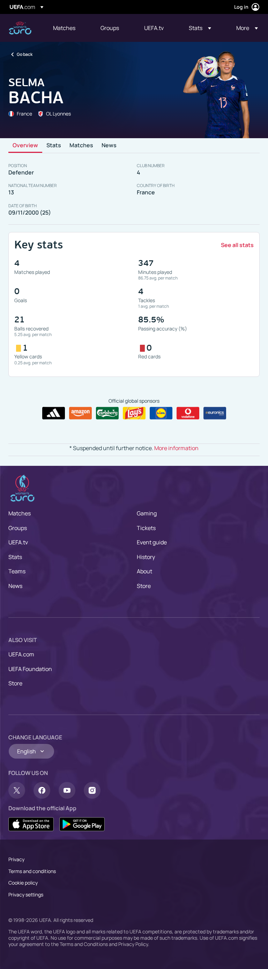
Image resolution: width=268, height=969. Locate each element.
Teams (16, 571)
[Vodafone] (188, 413)
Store (144, 586)
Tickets (146, 528)
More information (176, 448)
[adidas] (53, 413)
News (109, 145)
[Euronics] (214, 413)
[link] (64, 28)
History (146, 557)
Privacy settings (25, 894)
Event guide (152, 542)
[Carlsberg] (107, 413)
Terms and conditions (32, 871)
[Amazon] (80, 413)
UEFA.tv (18, 542)
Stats (53, 145)
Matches (81, 145)
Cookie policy (23, 882)
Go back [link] (24, 54)
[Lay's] (134, 413)
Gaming (147, 513)
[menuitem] (68, 28)
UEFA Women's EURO (20, 28)
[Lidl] (161, 413)
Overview (25, 145)
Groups (17, 528)
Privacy (16, 859)
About (144, 571)
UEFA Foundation (30, 669)
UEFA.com (21, 654)
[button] (200, 28)
